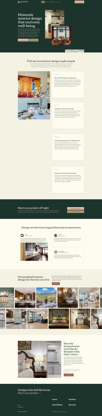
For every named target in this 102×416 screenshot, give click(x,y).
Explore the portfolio (23, 40)
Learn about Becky (68, 374)
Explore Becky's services (75, 208)
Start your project (33, 40)
